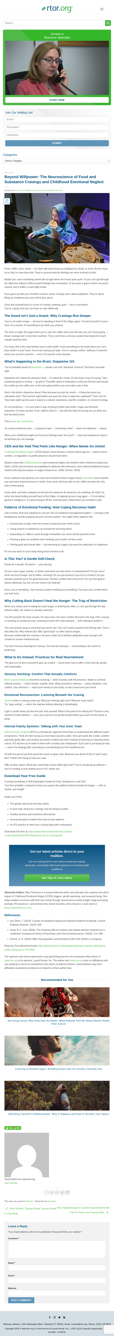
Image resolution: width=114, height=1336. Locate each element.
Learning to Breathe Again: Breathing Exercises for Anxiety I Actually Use (58, 1069)
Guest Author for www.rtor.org (46, 190)
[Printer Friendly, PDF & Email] (12, 1128)
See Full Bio (11, 1183)
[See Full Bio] (19, 1183)
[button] (102, 9)
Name (11, 1263)
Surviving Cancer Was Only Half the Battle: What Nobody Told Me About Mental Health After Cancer (59, 1022)
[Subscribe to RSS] (64, 1318)
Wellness (8, 173)
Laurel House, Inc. (60, 1328)
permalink (52, 1201)
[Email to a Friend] (57, 1192)
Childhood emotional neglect (19, 452)
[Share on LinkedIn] (67, 1192)
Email (11, 1275)
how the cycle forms (22, 421)
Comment (13, 1238)
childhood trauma (33, 462)
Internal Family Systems (17, 732)
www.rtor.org (11, 960)
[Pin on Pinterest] (62, 1192)
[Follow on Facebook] (50, 1318)
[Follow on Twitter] (59, 1318)
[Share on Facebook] (46, 1192)
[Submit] (108, 23)
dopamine (36, 367)
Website (12, 1288)
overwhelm (88, 478)
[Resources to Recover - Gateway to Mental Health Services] (57, 9)
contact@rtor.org (79, 1324)
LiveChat (61, 1332)
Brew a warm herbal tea (16, 679)
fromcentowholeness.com (17, 907)
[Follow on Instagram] (54, 1318)
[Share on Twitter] (51, 1192)
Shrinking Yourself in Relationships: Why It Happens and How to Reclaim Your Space (58, 1114)
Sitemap (7, 1324)
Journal (8, 700)
